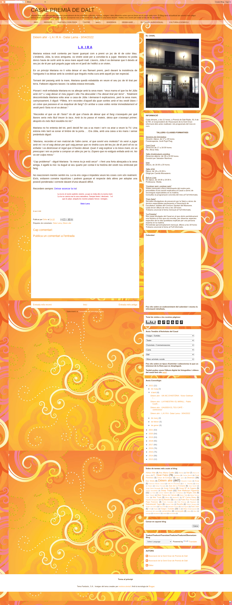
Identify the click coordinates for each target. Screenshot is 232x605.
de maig (154, 389)
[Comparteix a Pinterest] (71, 219)
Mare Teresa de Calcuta (166, 495)
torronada (172, 513)
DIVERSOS (111, 22)
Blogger (151, 586)
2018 (151, 441)
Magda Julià (191, 493)
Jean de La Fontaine (176, 486)
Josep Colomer (170, 488)
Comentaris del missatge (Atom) (91, 311)
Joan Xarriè (192, 486)
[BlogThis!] (64, 219)
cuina (188, 511)
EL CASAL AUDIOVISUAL (152, 22)
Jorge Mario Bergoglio (153, 488)
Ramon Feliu (169, 504)
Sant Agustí (184, 506)
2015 (151, 452)
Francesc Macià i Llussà (156, 483)
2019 (151, 437)
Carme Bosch (187, 475)
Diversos (191, 478)
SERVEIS (48, 22)
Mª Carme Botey (189, 497)
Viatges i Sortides (167, 509)
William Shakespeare (190, 509)
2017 (151, 445)
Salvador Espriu (173, 506)
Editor (150, 565)
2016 (151, 448)
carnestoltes (166, 511)
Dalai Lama (57, 223)
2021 (151, 430)
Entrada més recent (42, 305)
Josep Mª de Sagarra (187, 488)
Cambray (177, 475)
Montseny (176, 497)
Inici (85, 305)
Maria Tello (183, 495)
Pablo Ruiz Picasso (188, 500)
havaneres (156, 513)
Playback (193, 502)
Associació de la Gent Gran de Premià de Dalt (168, 556)
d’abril (154, 392)
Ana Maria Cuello (166, 473)
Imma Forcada (160, 486)
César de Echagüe (164, 478)
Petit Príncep (181, 502)
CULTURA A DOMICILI (179, 22)
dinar (195, 511)
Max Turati (157, 497)
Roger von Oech (151, 506)
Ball (187, 473)
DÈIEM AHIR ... (128, 22)
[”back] (230, 602)
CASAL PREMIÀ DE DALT (62, 10)
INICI (36, 22)
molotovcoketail (125, 586)
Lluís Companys (177, 493)
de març (155, 418)
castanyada (179, 511)
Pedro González (168, 502)
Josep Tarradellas (152, 490)
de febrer (155, 422)
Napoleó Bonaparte (152, 500)
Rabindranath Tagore (154, 504)
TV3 (149, 509)
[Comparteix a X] (66, 219)
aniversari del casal (152, 511)
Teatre (156, 509)
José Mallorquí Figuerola (188, 490)
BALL (98, 22)
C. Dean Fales (160, 475)
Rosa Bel (162, 506)
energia (148, 513)
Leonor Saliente (164, 493)
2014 (151, 456)
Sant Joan (195, 506)
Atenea (181, 473)
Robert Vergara (191, 504)
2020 (151, 434)
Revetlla (180, 504)
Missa (167, 497)
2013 (151, 459)
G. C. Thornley (188, 483)
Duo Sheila (150, 481)
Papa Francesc (152, 502)
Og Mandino (166, 500)
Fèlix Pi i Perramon (174, 483)
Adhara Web (150, 473)
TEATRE (86, 22)
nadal (164, 513)
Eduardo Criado (186, 481)
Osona (176, 500)
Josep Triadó (166, 490)
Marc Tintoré (150, 495)
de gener (155, 425)
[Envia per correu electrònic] (61, 219)
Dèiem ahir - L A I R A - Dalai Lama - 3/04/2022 (170, 413)
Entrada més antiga (128, 305)
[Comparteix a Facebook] (69, 219)
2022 (151, 386)
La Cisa (152, 493)
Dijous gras (180, 478)
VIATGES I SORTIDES (67, 22)
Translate (193, 541)
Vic (179, 509)
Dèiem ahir (67, 223)
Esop (197, 481)
